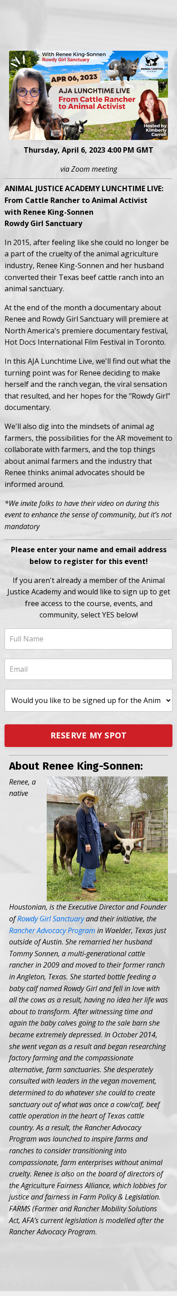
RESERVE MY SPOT (88, 735)
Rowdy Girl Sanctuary (50, 919)
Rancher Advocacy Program (52, 930)
